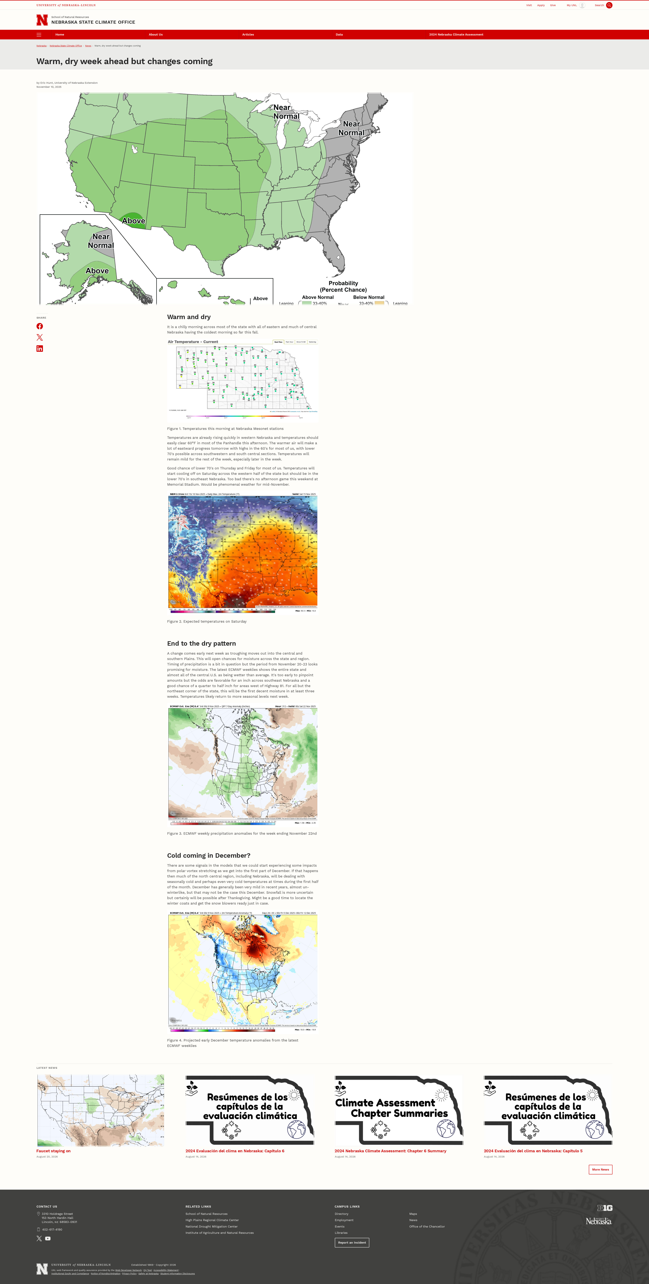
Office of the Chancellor (427, 1226)
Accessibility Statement (165, 1270)
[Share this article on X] (40, 337)
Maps (413, 1214)
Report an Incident (352, 1242)
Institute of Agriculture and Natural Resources (220, 1232)
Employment (344, 1220)
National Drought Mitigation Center (212, 1226)
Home (59, 34)
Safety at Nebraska (148, 1273)
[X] (39, 1238)
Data (339, 34)
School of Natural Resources (70, 17)
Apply (541, 5)
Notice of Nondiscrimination (105, 1273)
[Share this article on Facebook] (40, 326)
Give (553, 5)
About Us (156, 34)
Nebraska (41, 45)
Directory (341, 1214)
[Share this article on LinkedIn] (40, 348)
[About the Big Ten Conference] (605, 1208)
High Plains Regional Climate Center (212, 1220)
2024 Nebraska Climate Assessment (456, 34)
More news (600, 1169)
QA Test (147, 1270)
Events (339, 1226)
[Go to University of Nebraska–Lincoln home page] (42, 20)
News (88, 45)
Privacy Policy (129, 1273)
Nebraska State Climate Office (93, 22)
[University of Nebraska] (599, 1221)
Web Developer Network (128, 1270)
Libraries (341, 1232)
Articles (248, 34)
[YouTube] (48, 1238)
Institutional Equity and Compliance (70, 1273)
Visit (529, 5)
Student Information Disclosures (177, 1273)
